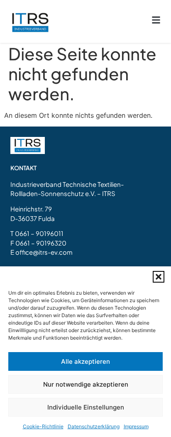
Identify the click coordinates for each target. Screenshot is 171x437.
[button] (158, 277)
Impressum (136, 426)
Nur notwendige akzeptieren (85, 384)
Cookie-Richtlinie (43, 426)
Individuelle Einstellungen (85, 407)
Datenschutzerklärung (94, 426)
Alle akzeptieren (85, 361)
